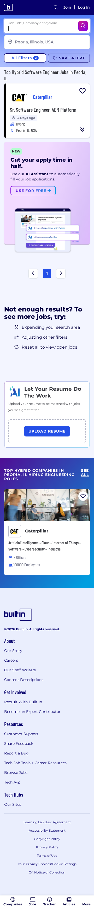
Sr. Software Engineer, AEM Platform (43, 109)
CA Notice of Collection (47, 872)
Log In (84, 7)
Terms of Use (47, 856)
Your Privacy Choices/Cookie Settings (47, 864)
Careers (11, 660)
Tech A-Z (12, 782)
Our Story (13, 650)
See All (85, 472)
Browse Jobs (15, 772)
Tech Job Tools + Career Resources (35, 763)
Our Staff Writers (20, 670)
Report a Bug (16, 753)
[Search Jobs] (83, 26)
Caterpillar (36, 531)
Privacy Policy (47, 847)
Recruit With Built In (23, 702)
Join (67, 7)
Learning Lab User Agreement (47, 822)
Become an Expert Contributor (32, 711)
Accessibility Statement (47, 830)
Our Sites (12, 804)
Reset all (30, 347)
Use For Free (32, 190)
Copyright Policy (47, 839)
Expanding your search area (51, 327)
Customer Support (21, 733)
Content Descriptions (23, 679)
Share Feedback (18, 743)
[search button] (55, 7)
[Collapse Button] (82, 129)
